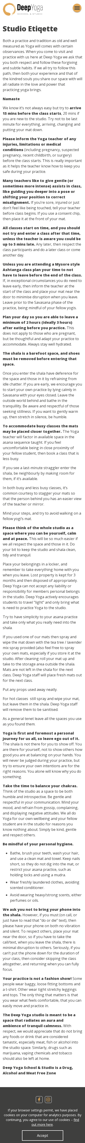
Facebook (39, 1099)
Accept (42, 1135)
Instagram (48, 1099)
